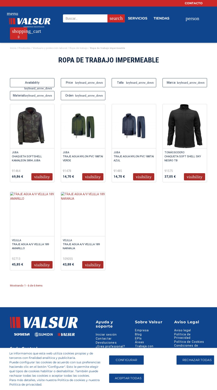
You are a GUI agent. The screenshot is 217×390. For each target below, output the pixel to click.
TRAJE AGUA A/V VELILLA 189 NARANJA (81, 246)
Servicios (137, 18)
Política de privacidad (25, 384)
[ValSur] (29, 22)
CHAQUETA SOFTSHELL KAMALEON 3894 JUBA (27, 158)
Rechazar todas (197, 360)
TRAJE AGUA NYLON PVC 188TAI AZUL (134, 158)
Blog (138, 334)
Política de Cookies (189, 341)
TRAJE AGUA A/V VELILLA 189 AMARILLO (30, 246)
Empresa (142, 330)
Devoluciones (106, 342)
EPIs (138, 338)
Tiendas (161, 18)
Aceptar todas (128, 378)
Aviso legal (182, 330)
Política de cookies (71, 380)
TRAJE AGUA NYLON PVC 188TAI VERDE (83, 158)
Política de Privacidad (182, 336)
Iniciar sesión (106, 334)
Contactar (104, 338)
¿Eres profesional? (110, 346)
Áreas (139, 342)
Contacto (194, 3)
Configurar (126, 360)
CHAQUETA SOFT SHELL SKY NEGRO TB (182, 158)
